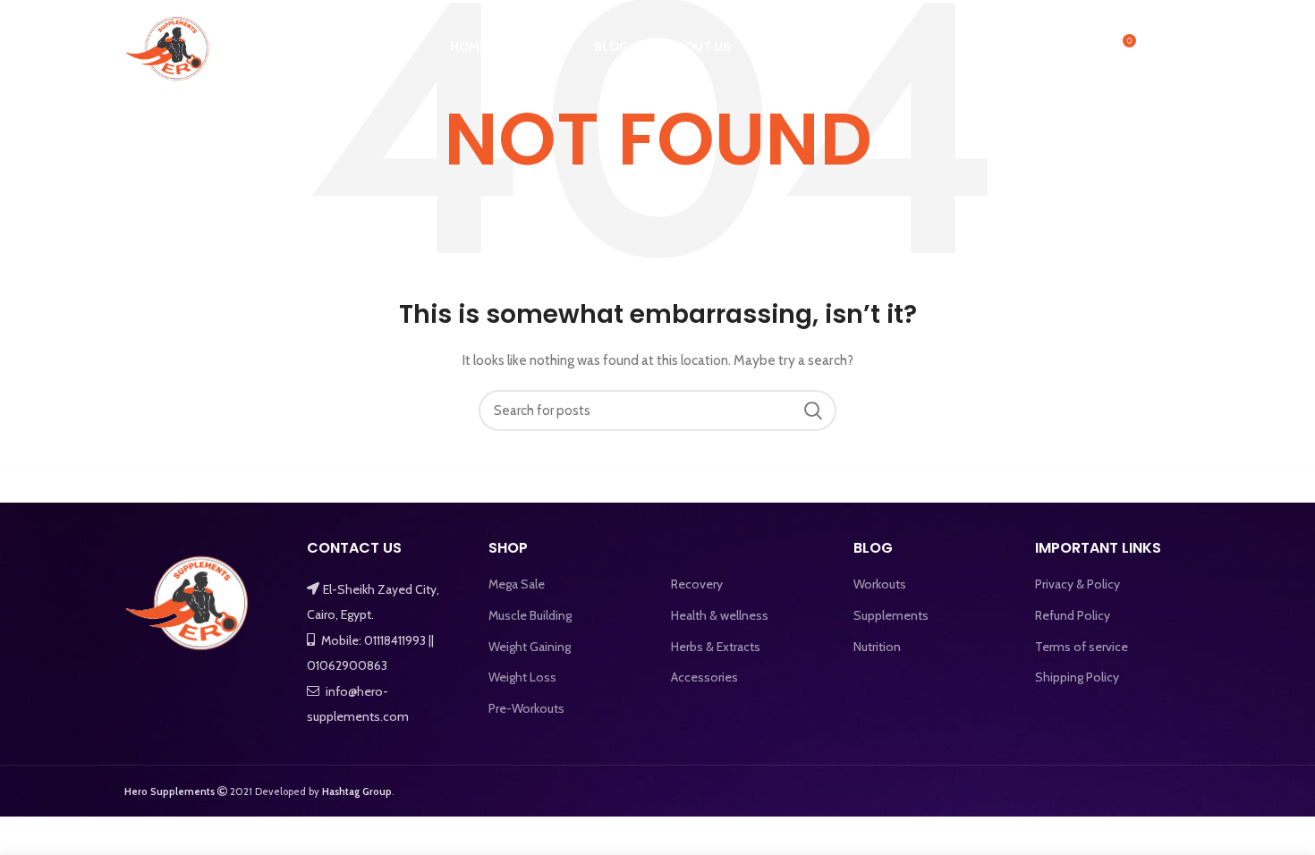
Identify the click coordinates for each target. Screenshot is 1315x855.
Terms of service (1081, 647)
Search (812, 410)
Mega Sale (516, 584)
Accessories (704, 677)
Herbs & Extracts (715, 647)
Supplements (891, 615)
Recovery (697, 584)
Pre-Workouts (526, 708)
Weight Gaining (529, 647)
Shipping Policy (1077, 677)
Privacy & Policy (1077, 584)
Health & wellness (719, 615)
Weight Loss (522, 677)
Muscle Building (530, 615)
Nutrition (877, 647)
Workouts (879, 584)
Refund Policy (1072, 615)
